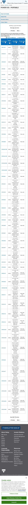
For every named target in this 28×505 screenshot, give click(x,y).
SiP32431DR (4, 156)
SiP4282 (3, 68)
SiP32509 (4, 141)
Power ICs (6, 5)
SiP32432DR (4, 170)
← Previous (12, 30)
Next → (18, 30)
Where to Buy (10, 3)
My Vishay (16, 458)
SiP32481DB (4, 287)
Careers (3, 443)
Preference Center (14, 493)
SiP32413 (4, 116)
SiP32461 (4, 233)
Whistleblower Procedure (7, 461)
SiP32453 (4, 199)
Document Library (5, 19)
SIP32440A (4, 401)
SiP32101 (4, 294)
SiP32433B (4, 391)
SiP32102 (4, 304)
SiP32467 (4, 247)
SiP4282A (4, 79)
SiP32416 (4, 127)
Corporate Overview (18, 434)
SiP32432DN (4, 163)
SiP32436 (4, 360)
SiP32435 (4, 348)
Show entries (14, 27)
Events (3, 438)
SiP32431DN (4, 149)
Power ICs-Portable (5, 13)
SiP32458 (4, 214)
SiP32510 (4, 53)
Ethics (2, 454)
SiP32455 (4, 267)
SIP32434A (4, 329)
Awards (3, 440)
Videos (15, 465)
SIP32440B (4, 409)
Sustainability (4, 459)
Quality (3, 445)
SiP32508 (4, 134)
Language (25, 3)
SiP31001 (4, 47)
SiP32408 (4, 100)
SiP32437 (4, 371)
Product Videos (4, 22)
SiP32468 (4, 255)
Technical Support (18, 463)
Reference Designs (18, 461)
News (2, 436)
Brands (3, 442)
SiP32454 (4, 262)
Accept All (14, 502)
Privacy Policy (22, 490)
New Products (17, 460)
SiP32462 (4, 240)
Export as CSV (21, 37)
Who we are (4, 434)
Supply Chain (4, 458)
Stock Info (16, 442)
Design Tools (3, 16)
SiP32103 (4, 313)
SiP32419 (4, 273)
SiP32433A (4, 380)
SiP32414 (4, 122)
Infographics (17, 456)
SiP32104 (4, 322)
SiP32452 (4, 192)
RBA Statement (4, 456)
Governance (17, 440)
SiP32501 (4, 176)
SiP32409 (4, 108)
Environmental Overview (7, 452)
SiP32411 (4, 88)
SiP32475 (4, 208)
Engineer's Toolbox (18, 454)
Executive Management (19, 436)
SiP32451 (4, 184)
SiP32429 (4, 281)
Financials (16, 438)
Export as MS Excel (11, 37)
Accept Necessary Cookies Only (14, 498)
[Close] (26, 477)
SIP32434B (4, 337)
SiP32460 (4, 225)
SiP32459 (4, 219)
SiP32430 (4, 61)
